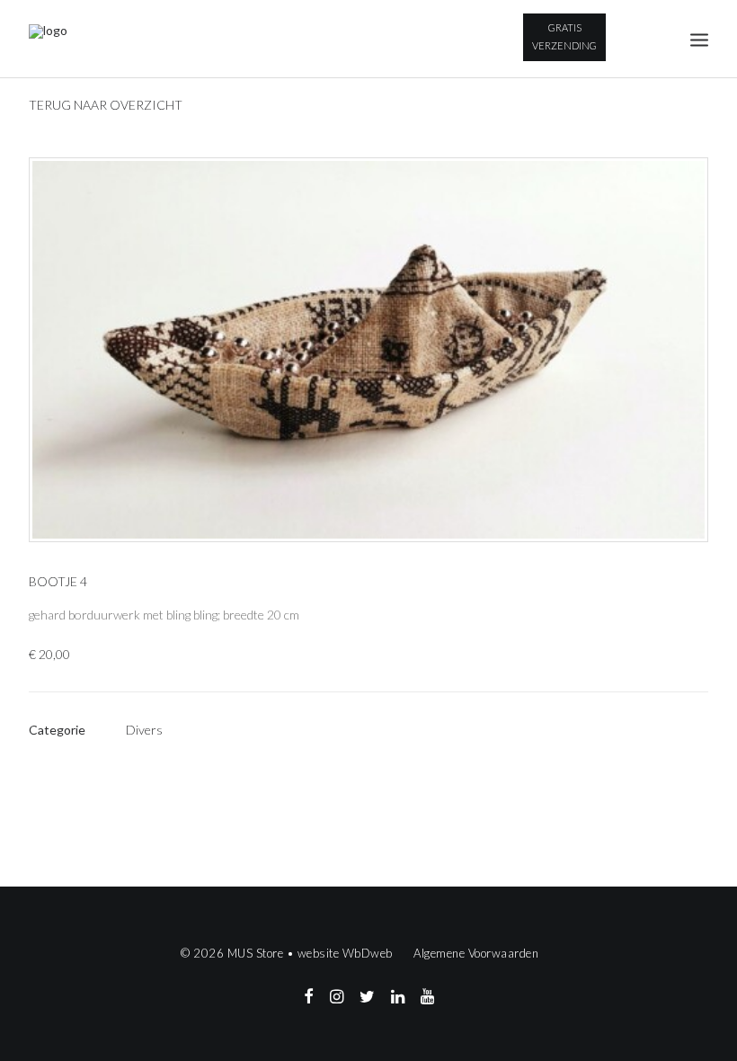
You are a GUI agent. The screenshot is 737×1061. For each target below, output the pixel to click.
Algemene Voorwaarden (475, 953)
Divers (144, 729)
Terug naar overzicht (105, 104)
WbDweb (367, 953)
